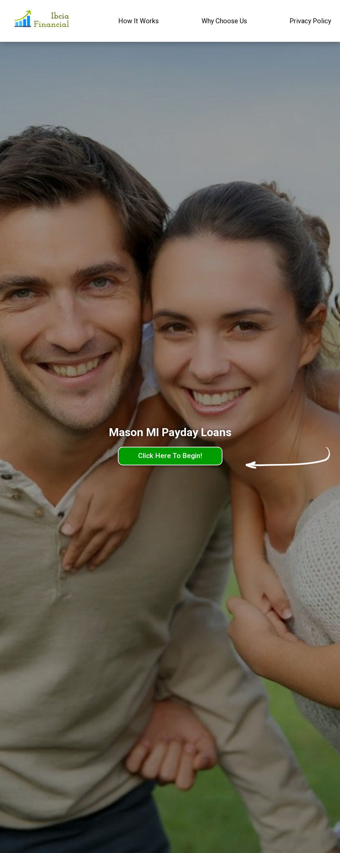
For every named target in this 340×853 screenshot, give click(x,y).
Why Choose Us (224, 21)
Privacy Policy (310, 21)
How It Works (138, 21)
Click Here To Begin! (170, 456)
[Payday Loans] (42, 21)
